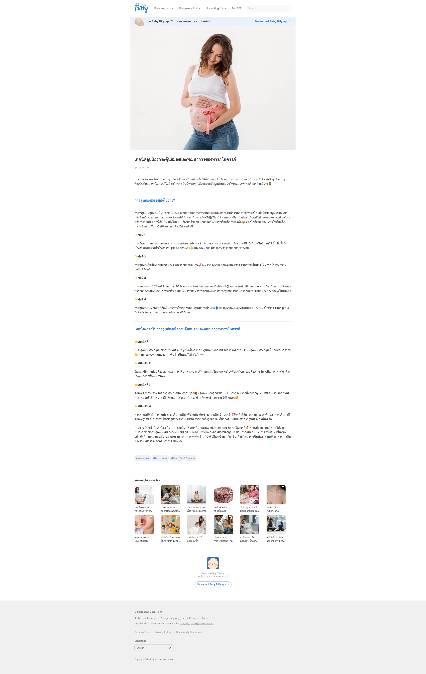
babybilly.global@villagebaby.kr (196, 623)
